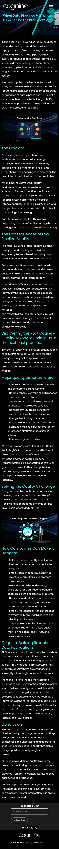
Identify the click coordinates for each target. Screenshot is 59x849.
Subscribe (19, 820)
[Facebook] (27, 828)
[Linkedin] (23, 828)
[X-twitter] (36, 828)
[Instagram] (32, 828)
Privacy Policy (17, 842)
